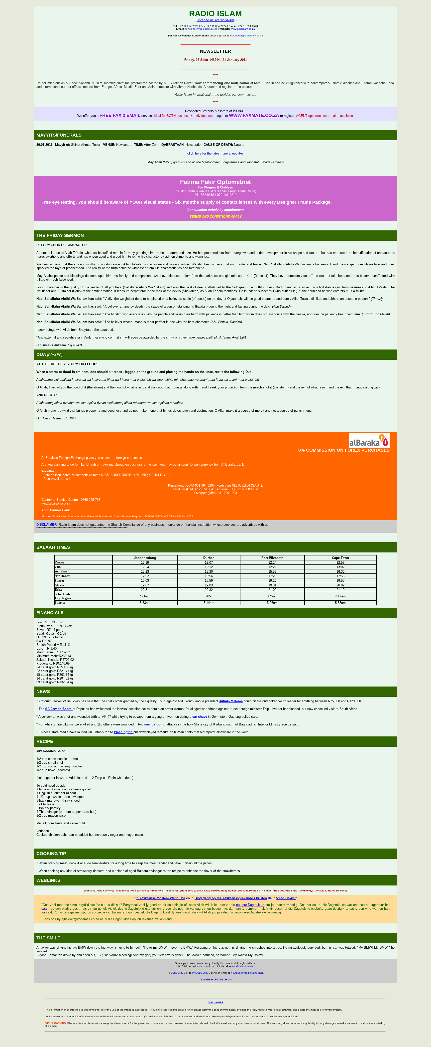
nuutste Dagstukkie (250, 905)
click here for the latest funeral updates (215, 153)
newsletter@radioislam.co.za (201, 28)
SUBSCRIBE (178, 972)
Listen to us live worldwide (215, 20)
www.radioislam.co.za (243, 28)
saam (45, 908)
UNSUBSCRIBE (201, 972)
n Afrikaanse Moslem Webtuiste (160, 898)
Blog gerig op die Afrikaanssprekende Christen (231, 898)
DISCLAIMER (46, 524)
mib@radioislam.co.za (243, 966)
